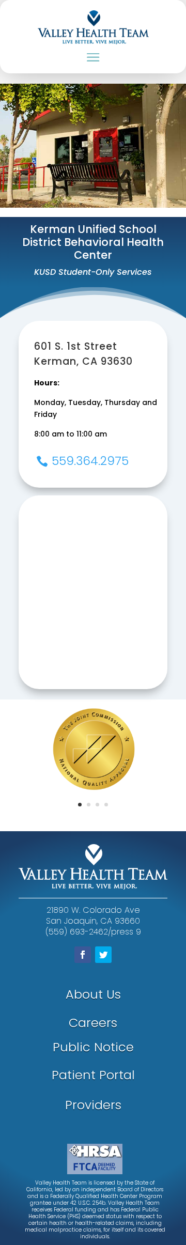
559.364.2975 (90, 461)
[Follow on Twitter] (103, 954)
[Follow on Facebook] (82, 954)
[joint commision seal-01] (95, 814)
